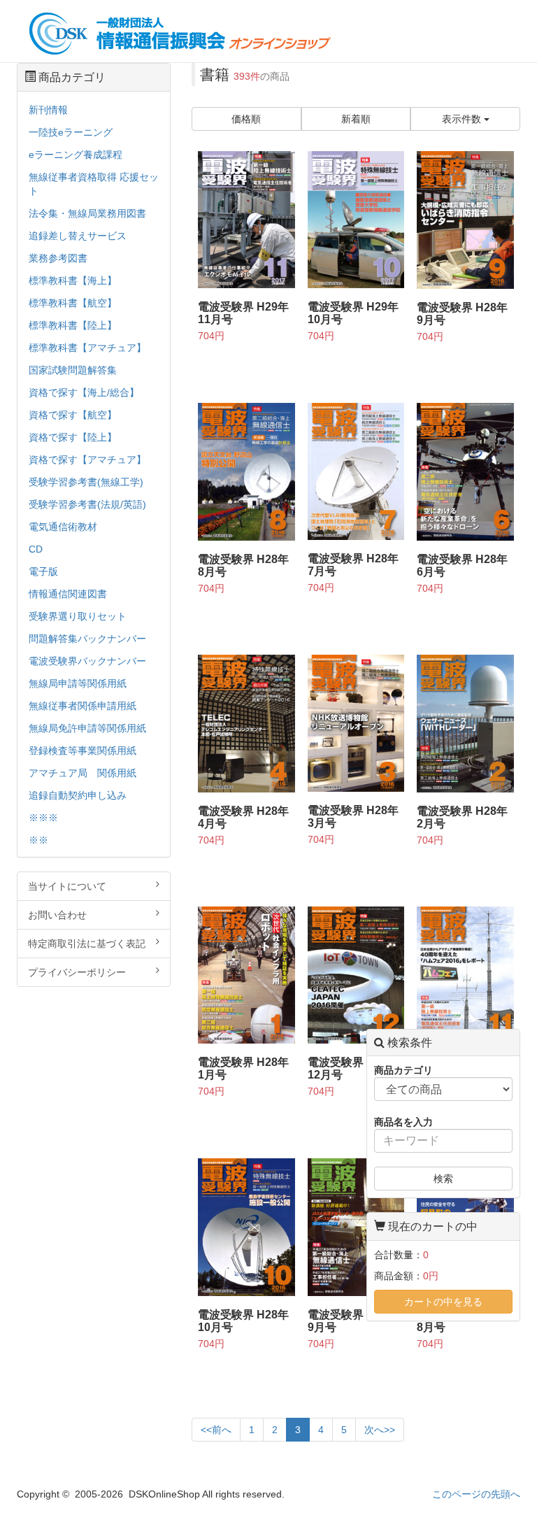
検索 (443, 1178)
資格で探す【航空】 (73, 414)
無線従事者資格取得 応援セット (94, 184)
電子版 (43, 571)
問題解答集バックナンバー (87, 638)
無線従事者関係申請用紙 (82, 705)
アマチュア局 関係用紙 (82, 772)
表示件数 (463, 119)
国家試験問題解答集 (73, 370)
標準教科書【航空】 (73, 302)
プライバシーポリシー (77, 972)
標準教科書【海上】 (73, 280)
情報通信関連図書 (68, 593)
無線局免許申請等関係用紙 (87, 728)
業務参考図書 (58, 258)
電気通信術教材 (63, 526)
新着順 (356, 119)
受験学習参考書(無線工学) (86, 482)
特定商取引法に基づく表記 (86, 943)
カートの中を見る (443, 1301)
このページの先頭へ (476, 1494)
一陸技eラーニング (71, 132)
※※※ (43, 817)
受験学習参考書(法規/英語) (87, 504)
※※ (38, 840)
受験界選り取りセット (78, 616)
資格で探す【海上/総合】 (84, 392)
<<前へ (216, 1429)
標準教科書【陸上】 (73, 325)
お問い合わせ (57, 914)
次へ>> (379, 1429)
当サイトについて (67, 886)
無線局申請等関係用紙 (78, 683)
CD (36, 549)
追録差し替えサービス (78, 235)
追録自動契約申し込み (78, 795)
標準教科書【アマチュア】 (87, 347)
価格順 (246, 119)
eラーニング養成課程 (75, 154)
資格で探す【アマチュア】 (87, 459)
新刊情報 (48, 109)
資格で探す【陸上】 (73, 437)
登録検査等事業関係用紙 (82, 750)
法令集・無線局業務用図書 (87, 213)
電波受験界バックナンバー (87, 661)
